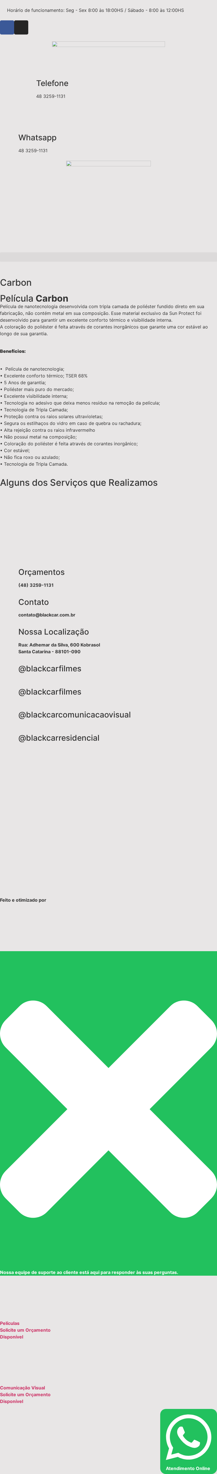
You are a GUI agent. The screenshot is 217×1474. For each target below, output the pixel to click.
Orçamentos (41, 572)
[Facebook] (7, 27)
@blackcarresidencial (58, 738)
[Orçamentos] (7, 572)
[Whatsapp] (7, 138)
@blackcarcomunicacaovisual (74, 714)
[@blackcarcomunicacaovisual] (7, 715)
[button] (108, 257)
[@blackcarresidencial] (7, 738)
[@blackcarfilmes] (7, 669)
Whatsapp (37, 137)
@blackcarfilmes (49, 668)
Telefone (52, 83)
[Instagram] (21, 27)
